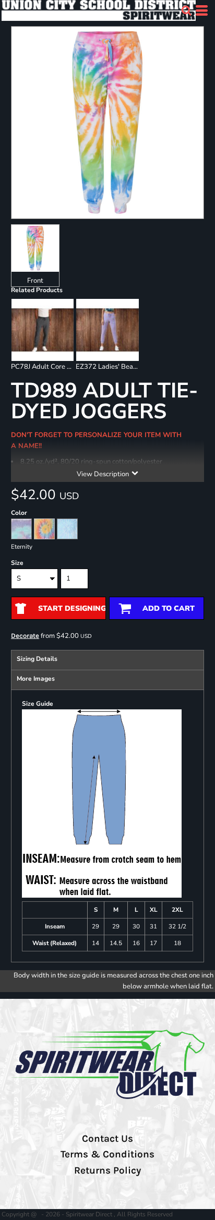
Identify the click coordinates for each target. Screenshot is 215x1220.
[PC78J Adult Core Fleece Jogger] (42, 329)
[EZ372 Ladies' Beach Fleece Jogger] (107, 329)
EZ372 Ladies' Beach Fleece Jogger (129, 366)
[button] (186, 10)
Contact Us (107, 1138)
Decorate (25, 635)
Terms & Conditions (107, 1154)
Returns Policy (107, 1170)
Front (35, 280)
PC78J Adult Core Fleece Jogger (60, 366)
